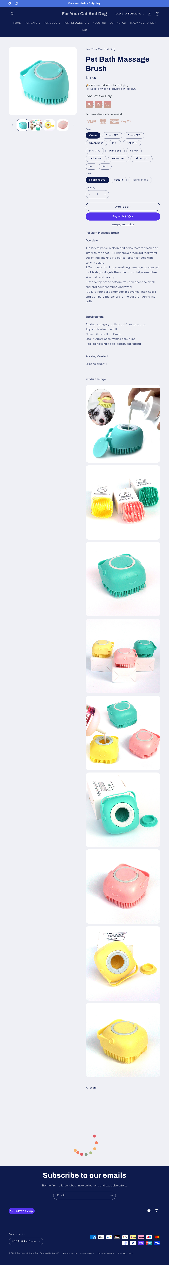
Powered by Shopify (50, 1253)
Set (91, 166)
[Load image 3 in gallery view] (49, 125)
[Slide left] (12, 125)
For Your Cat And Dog (28, 1253)
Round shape (142, 180)
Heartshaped (97, 180)
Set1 (105, 166)
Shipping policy (125, 1253)
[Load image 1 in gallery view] (22, 125)
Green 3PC (134, 135)
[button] (12, 14)
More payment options (123, 224)
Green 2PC (112, 135)
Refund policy (70, 1253)
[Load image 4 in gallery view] (62, 125)
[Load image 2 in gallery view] (36, 125)
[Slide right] (73, 125)
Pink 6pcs (115, 151)
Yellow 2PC (96, 158)
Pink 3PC (94, 151)
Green (93, 135)
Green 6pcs (96, 143)
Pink (115, 143)
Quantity (90, 188)
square (118, 180)
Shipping (105, 89)
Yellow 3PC (118, 158)
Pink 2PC (131, 143)
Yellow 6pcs (141, 158)
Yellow (134, 151)
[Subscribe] (112, 1196)
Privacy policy (87, 1253)
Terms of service (106, 1253)
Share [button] (93, 1088)
